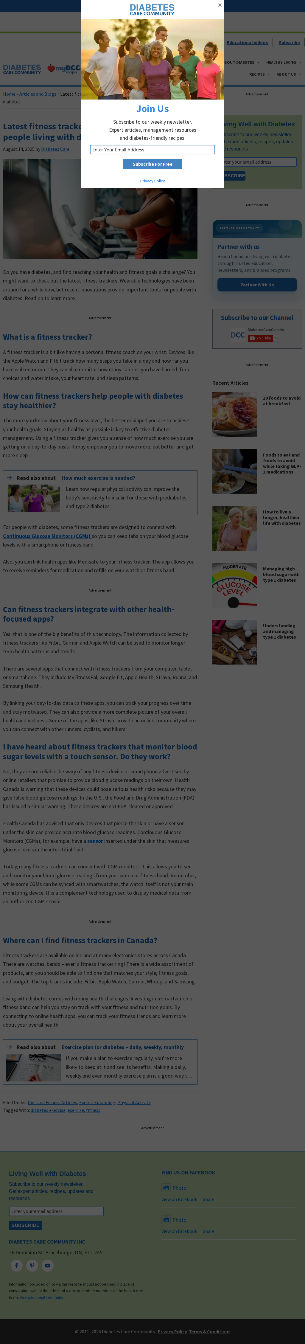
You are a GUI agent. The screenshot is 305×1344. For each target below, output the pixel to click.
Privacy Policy (152, 181)
